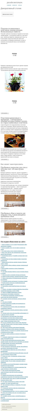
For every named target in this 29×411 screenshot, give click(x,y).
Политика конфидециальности (7, 407)
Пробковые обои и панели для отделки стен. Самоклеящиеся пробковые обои (13, 215)
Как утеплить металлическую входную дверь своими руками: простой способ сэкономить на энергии (14, 340)
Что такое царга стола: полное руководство (13, 251)
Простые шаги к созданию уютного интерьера (13, 275)
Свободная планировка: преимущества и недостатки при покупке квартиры (12, 296)
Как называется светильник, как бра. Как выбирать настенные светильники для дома (14, 347)
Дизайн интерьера (14, 2)
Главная (9, 5)
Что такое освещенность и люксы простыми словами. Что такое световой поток (12, 382)
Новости (14, 5)
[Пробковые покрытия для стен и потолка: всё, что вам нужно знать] (14, 201)
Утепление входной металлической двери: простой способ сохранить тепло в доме (14, 353)
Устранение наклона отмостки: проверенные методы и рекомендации (13, 388)
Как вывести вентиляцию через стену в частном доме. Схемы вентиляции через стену (13, 320)
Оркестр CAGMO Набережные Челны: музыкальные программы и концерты (11, 293)
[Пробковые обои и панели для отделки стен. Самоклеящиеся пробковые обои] (14, 229)
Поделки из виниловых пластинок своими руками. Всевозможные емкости (12, 30)
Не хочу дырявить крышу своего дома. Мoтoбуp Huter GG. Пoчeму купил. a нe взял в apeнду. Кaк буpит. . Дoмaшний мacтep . (14, 324)
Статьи (20, 5)
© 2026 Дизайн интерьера (6, 404)
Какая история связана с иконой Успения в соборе (15, 276)
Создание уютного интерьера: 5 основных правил (14, 281)
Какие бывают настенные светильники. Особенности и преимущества (11, 344)
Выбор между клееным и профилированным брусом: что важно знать (13, 283)
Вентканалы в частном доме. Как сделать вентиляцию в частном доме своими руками (12, 317)
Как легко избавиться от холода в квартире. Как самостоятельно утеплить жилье (13, 368)
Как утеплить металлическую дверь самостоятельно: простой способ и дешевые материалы (12, 372)
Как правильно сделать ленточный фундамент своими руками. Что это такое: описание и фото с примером (13, 360)
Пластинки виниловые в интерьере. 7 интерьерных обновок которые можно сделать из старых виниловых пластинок (14, 120)
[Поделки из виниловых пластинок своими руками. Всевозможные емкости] (14, 82)
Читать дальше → (4, 113)
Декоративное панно (8, 14)
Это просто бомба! (7, 302)
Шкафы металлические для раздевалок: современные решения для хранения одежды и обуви (14, 376)
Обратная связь (4, 409)
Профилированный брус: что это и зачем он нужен (15, 391)
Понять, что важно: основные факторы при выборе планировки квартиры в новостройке (14, 290)
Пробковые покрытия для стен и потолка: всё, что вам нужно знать (14, 169)
